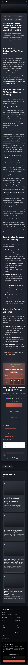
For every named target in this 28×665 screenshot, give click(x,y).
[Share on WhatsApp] (14, 458)
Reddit (16, 632)
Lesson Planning (9, 452)
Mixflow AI (10, 352)
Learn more (9, 651)
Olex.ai (12, 141)
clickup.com (8, 439)
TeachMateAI (6, 141)
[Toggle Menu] (26, 1)
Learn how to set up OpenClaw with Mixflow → (14, 378)
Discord (17, 630)
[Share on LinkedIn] (12, 458)
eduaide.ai (7, 433)
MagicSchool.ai (7, 143)
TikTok (16, 625)
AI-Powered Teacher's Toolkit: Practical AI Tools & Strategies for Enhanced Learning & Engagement (13, 530)
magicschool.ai (9, 436)
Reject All (14, 657)
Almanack (21, 139)
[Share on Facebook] (10, 458)
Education (16, 452)
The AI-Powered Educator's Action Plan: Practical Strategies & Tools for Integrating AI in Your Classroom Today (13, 592)
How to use (4, 623)
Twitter (16, 623)
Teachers (21, 452)
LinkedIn (17, 627)
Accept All (14, 661)
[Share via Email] (17, 458)
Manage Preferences (14, 654)
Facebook (17, 620)
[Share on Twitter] (7, 458)
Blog (3, 625)
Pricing (3, 627)
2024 (4, 455)
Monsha (16, 139)
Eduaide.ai (17, 141)
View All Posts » (6, 476)
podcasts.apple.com (10, 428)
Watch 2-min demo (14, 411)
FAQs (3, 620)
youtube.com (8, 431)
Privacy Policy (5, 638)
